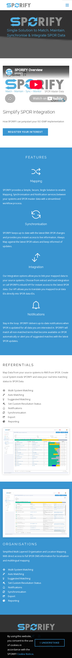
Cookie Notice (25, 654)
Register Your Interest (25, 132)
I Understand (49, 643)
